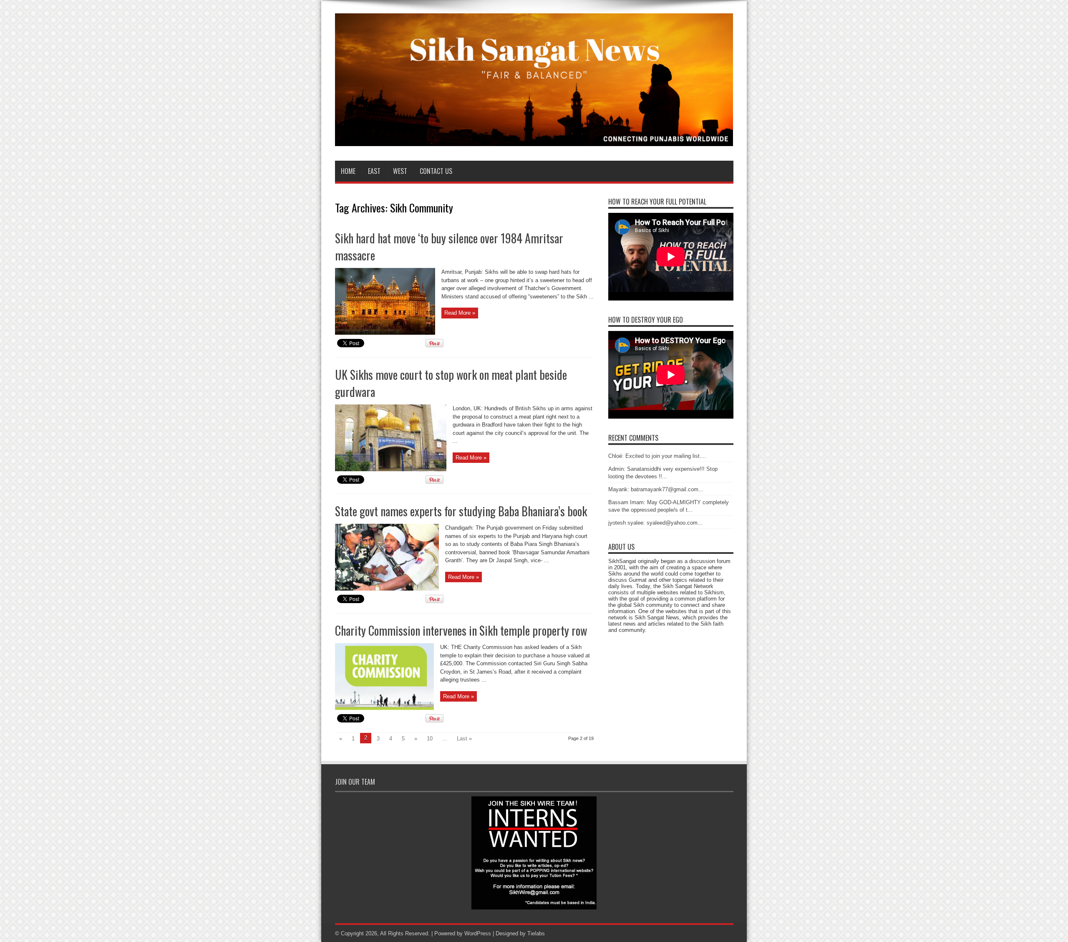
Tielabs (536, 933)
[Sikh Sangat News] (534, 140)
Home (348, 171)
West (400, 171)
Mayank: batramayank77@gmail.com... (655, 489)
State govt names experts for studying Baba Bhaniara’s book (461, 511)
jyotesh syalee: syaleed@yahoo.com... (655, 523)
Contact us (436, 171)
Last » (464, 738)
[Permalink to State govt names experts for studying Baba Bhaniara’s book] (387, 589)
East (374, 171)
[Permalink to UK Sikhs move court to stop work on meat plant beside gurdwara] (390, 469)
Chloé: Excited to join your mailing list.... (657, 456)
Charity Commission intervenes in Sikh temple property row (461, 630)
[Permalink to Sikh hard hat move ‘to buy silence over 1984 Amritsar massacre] (385, 333)
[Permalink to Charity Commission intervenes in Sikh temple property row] (384, 708)
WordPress (477, 933)
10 (430, 738)
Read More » (459, 313)
